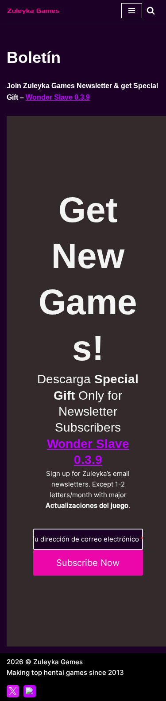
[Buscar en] (151, 10)
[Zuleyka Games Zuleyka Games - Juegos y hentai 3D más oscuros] (33, 10)
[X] (13, 691)
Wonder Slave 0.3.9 (58, 97)
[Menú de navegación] (131, 10)
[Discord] (29, 691)
